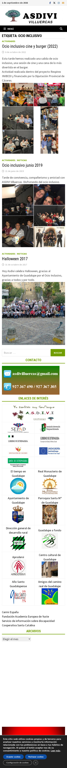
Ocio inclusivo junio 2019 (22, 165)
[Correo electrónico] (63, 3)
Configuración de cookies (17, 762)
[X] (54, 3)
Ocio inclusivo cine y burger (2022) (30, 46)
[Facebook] (50, 3)
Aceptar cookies (13, 757)
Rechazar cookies (36, 757)
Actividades (8, 41)
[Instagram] (59, 3)
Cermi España (10, 612)
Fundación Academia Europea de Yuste (25, 616)
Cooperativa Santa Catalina (18, 625)
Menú (10, 28)
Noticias (22, 160)
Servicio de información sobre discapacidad (28, 621)
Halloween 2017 (15, 258)
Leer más (55, 750)
